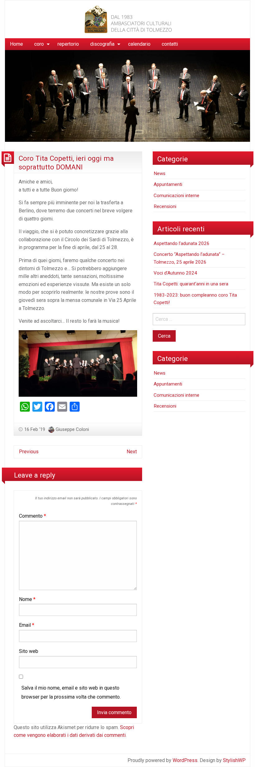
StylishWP (234, 760)
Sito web (28, 651)
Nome (27, 599)
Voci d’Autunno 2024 (175, 273)
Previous (29, 452)
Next (132, 452)
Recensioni (165, 206)
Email (26, 625)
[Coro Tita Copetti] (127, 19)
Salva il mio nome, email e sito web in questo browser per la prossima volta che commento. (71, 692)
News (159, 173)
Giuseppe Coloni (72, 429)
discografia (102, 44)
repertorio (68, 44)
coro (39, 44)
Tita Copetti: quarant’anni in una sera (191, 284)
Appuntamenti (168, 184)
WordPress (185, 760)
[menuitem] (16, 44)
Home (16, 44)
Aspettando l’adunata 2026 (182, 243)
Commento (32, 516)
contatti (170, 44)
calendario (139, 44)
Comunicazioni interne (176, 195)
